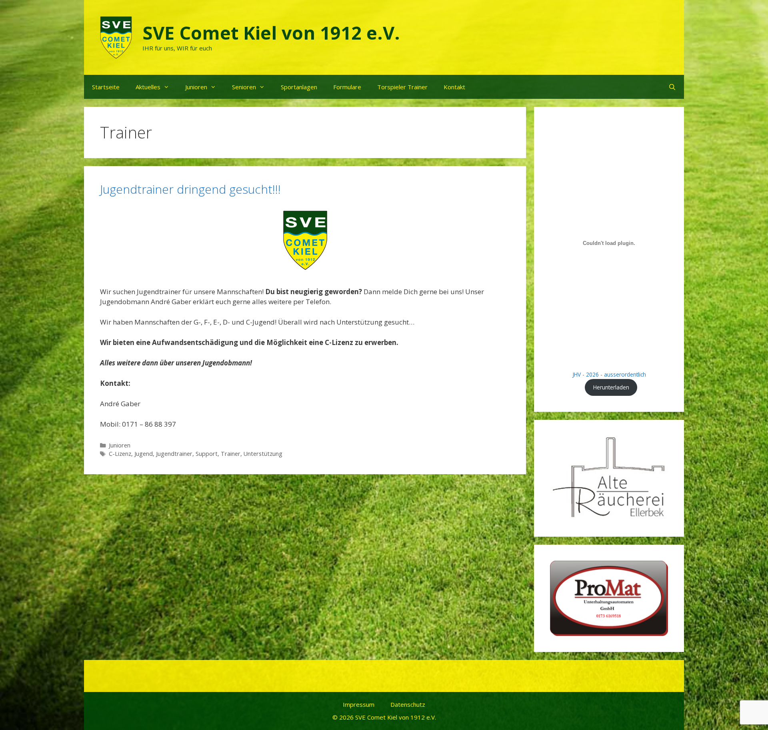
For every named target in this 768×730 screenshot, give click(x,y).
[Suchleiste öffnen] (672, 87)
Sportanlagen (299, 87)
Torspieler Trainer (402, 87)
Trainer (230, 453)
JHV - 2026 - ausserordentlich (609, 374)
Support (207, 453)
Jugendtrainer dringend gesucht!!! (190, 189)
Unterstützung (263, 453)
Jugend (143, 453)
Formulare (347, 87)
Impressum (358, 704)
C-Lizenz (120, 453)
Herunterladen (611, 387)
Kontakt (454, 87)
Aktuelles (148, 87)
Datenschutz (407, 704)
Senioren (244, 87)
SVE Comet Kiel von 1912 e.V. (271, 32)
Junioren (196, 87)
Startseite (106, 87)
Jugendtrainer (174, 453)
